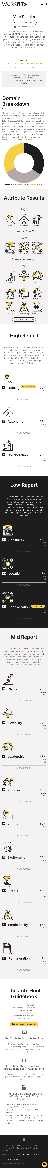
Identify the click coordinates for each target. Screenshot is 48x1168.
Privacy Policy (33, 1154)
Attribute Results (35, 63)
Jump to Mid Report (23, 319)
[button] (42, 4)
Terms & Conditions (12, 1159)
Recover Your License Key (14, 1154)
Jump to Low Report (23, 260)
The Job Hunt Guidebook (24, 67)
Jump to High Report (23, 231)
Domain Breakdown (15, 63)
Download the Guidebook (25, 1024)
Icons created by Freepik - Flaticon (15, 1163)
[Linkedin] (24, 1140)
